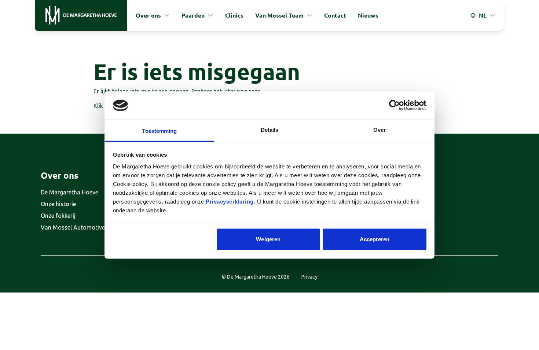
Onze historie (58, 204)
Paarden (193, 15)
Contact (335, 15)
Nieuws (368, 15)
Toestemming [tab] (159, 130)
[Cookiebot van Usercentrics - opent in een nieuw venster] (394, 105)
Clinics (234, 15)
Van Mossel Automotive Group (82, 227)
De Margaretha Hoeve (69, 192)
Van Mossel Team (279, 15)
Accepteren (374, 239)
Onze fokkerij (58, 215)
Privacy (309, 277)
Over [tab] (379, 129)
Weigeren (268, 239)
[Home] (81, 15)
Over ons (148, 15)
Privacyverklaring (230, 201)
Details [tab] (270, 129)
